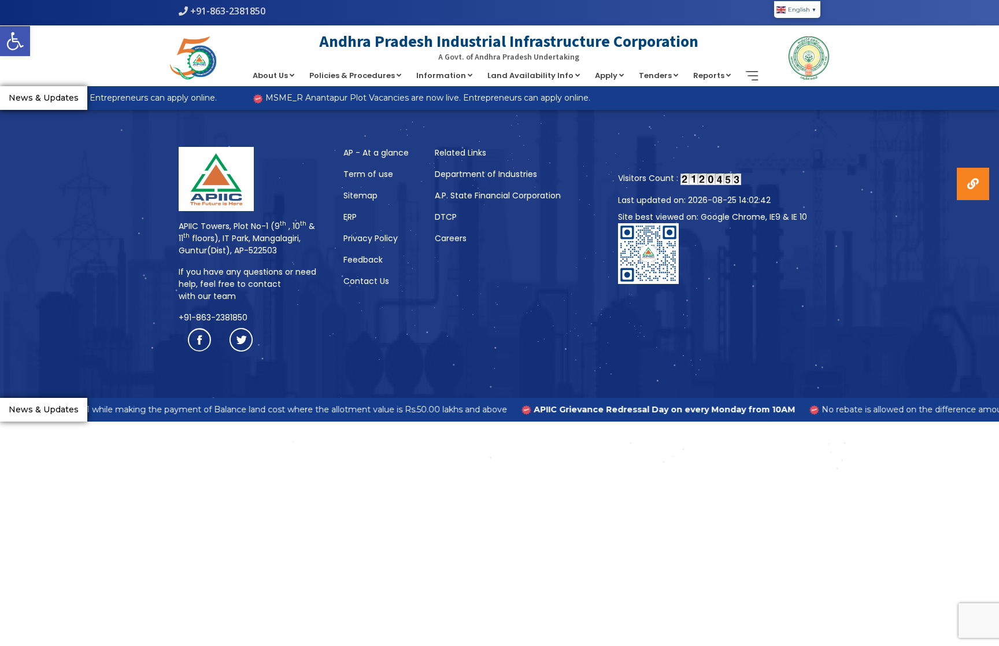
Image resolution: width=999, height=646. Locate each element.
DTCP (446, 217)
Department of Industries (486, 174)
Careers (451, 238)
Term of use (368, 174)
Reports (709, 75)
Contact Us (366, 281)
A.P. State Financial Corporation (498, 195)
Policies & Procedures (353, 75)
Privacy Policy (370, 238)
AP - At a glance (376, 152)
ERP (350, 217)
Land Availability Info (531, 75)
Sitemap (360, 195)
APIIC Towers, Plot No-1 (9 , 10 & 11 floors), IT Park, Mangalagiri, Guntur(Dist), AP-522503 (247, 238)
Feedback (363, 259)
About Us (271, 75)
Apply (607, 75)
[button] (15, 41)
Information (442, 75)
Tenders (656, 75)
